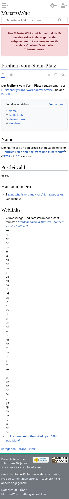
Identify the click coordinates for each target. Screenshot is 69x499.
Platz (32, 449)
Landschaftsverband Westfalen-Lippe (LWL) (36, 194)
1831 (17, 156)
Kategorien (8, 449)
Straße (22, 449)
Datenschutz (9, 490)
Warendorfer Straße (40, 90)
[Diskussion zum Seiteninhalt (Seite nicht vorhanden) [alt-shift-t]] (12, 75)
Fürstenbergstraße (13, 90)
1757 (7, 156)
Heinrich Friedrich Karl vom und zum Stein (33, 152)
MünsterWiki (15, 13)
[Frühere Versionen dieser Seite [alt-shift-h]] (56, 75)
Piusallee (7, 94)
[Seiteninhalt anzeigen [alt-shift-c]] (3, 75)
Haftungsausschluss (33, 494)
